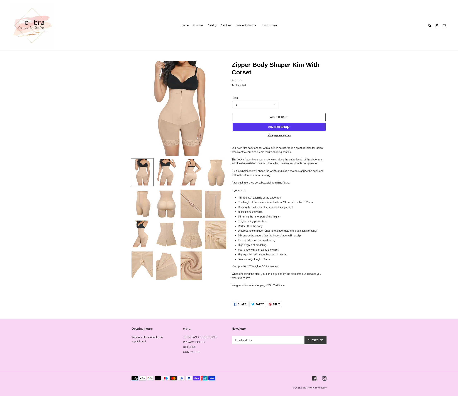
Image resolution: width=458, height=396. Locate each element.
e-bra (303, 388)
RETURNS (189, 346)
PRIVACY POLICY (194, 342)
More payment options (279, 135)
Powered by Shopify (317, 388)
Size (235, 97)
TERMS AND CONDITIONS (199, 337)
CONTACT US (191, 351)
